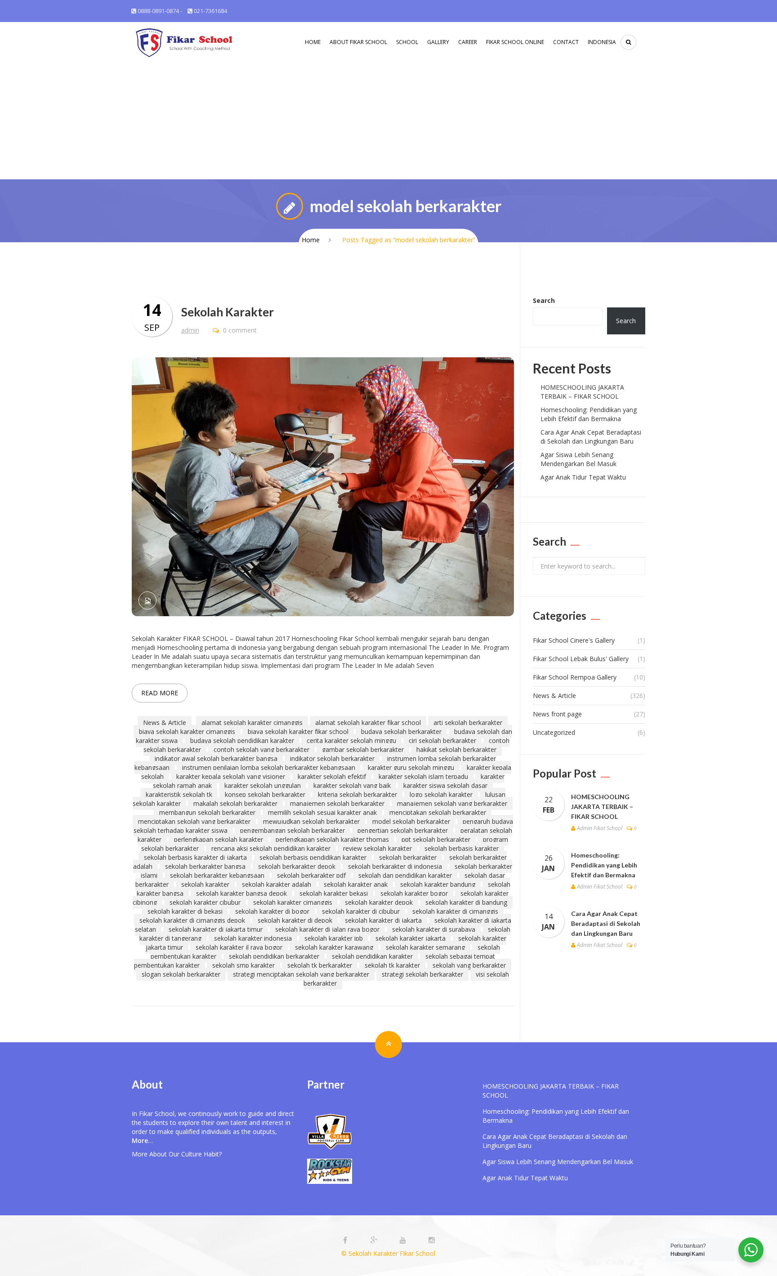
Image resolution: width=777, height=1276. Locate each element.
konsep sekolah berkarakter (265, 794)
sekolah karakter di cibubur (361, 911)
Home (313, 42)
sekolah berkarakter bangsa (205, 866)
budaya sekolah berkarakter (401, 731)
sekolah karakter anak (356, 884)
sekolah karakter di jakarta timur (216, 929)
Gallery (438, 42)
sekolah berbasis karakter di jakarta (195, 857)
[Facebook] (346, 1240)
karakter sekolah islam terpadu (423, 776)
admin (190, 330)
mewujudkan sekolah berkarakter (311, 821)
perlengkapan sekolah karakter (218, 839)
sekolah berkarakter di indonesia (395, 866)
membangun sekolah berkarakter (207, 812)
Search (544, 300)
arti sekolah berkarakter (467, 722)
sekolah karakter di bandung (466, 902)
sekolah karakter (205, 884)
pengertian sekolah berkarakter (402, 830)
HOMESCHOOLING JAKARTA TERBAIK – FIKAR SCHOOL (582, 391)
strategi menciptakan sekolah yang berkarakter (301, 974)
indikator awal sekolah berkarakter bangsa (216, 758)
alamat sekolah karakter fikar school (368, 722)
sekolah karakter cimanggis (292, 902)
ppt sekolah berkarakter (436, 839)
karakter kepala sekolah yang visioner (230, 776)
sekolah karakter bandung (437, 884)
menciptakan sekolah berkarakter (437, 812)
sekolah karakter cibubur (205, 902)
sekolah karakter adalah (276, 884)
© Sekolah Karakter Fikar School (388, 1253)
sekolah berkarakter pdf (311, 875)
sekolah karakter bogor (414, 893)
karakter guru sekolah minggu (411, 767)
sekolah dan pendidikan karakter (405, 875)
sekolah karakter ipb (333, 938)
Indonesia (602, 42)
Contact (566, 42)
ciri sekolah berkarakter (442, 740)
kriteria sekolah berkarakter (357, 794)
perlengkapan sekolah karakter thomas (332, 839)
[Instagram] (431, 1240)
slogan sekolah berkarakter (181, 974)
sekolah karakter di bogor (272, 911)
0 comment (239, 330)
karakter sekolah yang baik (352, 785)
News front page (557, 714)
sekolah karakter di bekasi (185, 911)
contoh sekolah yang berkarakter (261, 749)
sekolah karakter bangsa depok (241, 893)
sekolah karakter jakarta (410, 938)
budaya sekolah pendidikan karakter (242, 740)
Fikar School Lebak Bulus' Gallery (581, 658)
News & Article (164, 722)
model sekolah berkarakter (411, 821)
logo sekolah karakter (441, 794)
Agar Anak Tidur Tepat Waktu (583, 477)
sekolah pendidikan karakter (372, 956)
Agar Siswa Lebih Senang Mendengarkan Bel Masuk (578, 459)
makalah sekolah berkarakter (235, 803)
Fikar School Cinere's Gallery (574, 640)
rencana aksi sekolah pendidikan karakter (270, 848)
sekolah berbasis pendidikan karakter (312, 857)
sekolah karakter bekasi (333, 893)
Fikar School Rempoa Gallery (574, 677)
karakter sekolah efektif (332, 776)
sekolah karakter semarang (425, 947)
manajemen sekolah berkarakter (337, 803)
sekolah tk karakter (392, 965)
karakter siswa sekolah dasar (445, 785)
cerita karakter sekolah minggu (351, 740)
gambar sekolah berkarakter (363, 749)
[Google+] (375, 1240)
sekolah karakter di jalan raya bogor (327, 929)
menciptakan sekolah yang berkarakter (194, 821)
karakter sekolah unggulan (262, 785)
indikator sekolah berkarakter (332, 758)
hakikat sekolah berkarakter (456, 749)
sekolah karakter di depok (295, 920)
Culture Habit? (201, 1154)
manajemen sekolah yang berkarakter (452, 803)
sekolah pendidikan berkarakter (274, 956)
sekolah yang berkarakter (469, 965)
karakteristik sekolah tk (179, 794)
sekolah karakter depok (379, 902)
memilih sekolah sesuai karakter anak (322, 812)
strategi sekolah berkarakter (422, 974)
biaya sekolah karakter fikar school (298, 731)
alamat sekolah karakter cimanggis (252, 722)
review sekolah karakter (377, 848)
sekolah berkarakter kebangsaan (217, 875)
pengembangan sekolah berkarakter (292, 830)
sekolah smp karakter (243, 965)
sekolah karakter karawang (334, 947)
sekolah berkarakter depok (296, 866)
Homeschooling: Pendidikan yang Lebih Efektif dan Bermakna (588, 414)
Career (467, 42)
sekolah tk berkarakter (319, 965)
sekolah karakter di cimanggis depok (192, 920)
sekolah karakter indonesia (253, 938)
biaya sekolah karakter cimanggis (187, 731)
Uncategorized (554, 732)
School (407, 42)
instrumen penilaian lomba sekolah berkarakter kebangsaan (268, 767)
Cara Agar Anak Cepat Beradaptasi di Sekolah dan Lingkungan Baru (590, 436)
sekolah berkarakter (408, 857)
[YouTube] (403, 1240)
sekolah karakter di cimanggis (455, 911)
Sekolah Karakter (227, 312)
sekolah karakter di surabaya (433, 929)
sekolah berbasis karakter (461, 848)
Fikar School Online (515, 42)
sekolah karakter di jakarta (383, 920)
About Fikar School (358, 42)
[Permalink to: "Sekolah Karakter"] (323, 486)
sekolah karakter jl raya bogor (239, 947)
